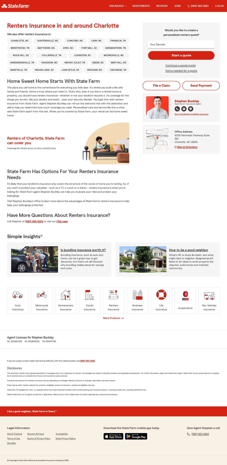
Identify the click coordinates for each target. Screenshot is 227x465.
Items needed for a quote (181, 70)
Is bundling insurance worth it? (83, 250)
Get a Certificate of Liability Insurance (191, 114)
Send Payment (201, 85)
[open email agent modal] (184, 109)
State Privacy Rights (66, 438)
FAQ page (62, 221)
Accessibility (62, 434)
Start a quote (181, 55)
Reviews (162, 6)
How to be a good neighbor (188, 250)
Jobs (177, 6)
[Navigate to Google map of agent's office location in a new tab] (190, 109)
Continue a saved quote (181, 65)
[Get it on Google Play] (136, 436)
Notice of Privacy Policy (38, 438)
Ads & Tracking (14, 434)
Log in (219, 6)
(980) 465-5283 (200, 6)
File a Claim (161, 85)
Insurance (116, 6)
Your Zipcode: (158, 44)
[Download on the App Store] (113, 436)
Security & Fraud (35, 434)
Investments (141, 6)
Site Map (11, 443)
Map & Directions (187, 147)
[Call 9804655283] (177, 109)
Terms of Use (13, 438)
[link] (15, 6)
